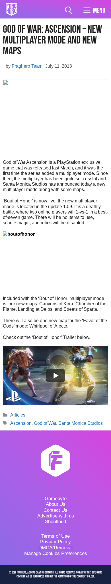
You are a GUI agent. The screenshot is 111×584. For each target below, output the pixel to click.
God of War (45, 423)
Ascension (21, 423)
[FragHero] (11, 9)
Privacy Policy (55, 541)
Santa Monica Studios (80, 423)
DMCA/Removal (55, 547)
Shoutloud (55, 521)
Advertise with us (55, 516)
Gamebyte (56, 498)
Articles (17, 415)
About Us (55, 504)
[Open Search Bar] (68, 10)
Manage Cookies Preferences (55, 553)
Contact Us (55, 510)
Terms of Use (55, 536)
